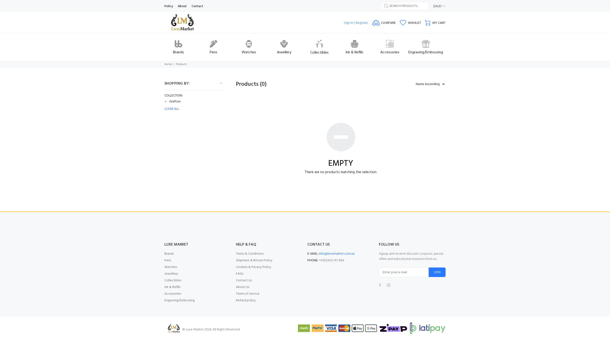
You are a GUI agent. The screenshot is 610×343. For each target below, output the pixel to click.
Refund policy (246, 300)
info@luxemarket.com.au (337, 254)
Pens (167, 260)
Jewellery (171, 274)
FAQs (239, 274)
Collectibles (172, 280)
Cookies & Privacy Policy (253, 267)
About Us (242, 287)
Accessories (172, 294)
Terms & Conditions (250, 254)
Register (362, 23)
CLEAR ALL (171, 109)
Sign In (349, 23)
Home (168, 64)
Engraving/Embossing (179, 300)
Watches (170, 267)
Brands (169, 254)
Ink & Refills (172, 287)
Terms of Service (247, 294)
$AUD (437, 6)
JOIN (437, 272)
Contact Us (244, 280)
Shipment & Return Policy (254, 260)
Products (181, 64)
